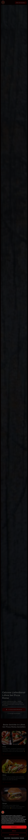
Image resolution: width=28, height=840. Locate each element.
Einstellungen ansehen (14, 834)
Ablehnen (14, 830)
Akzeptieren (14, 827)
